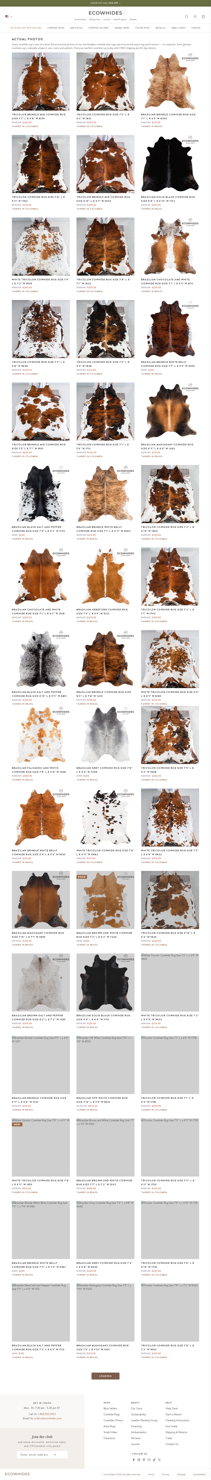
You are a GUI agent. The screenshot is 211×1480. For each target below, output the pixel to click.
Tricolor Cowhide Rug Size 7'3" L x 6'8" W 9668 (38, 364)
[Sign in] (195, 17)
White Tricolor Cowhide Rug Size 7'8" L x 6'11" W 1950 (41, 1182)
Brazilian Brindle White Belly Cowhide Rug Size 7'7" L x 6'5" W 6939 (168, 364)
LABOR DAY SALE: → (105, 3)
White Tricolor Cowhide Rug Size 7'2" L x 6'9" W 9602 (170, 1017)
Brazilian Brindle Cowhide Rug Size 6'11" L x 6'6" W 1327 (39, 1100)
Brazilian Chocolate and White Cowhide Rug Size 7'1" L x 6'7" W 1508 (38, 611)
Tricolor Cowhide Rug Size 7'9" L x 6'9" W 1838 (102, 364)
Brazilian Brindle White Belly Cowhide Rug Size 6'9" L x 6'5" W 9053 (39, 852)
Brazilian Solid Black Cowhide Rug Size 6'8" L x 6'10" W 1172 (168, 199)
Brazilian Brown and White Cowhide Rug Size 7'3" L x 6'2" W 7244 (104, 935)
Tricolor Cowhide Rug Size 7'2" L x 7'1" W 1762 (167, 611)
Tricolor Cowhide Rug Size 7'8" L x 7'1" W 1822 (103, 281)
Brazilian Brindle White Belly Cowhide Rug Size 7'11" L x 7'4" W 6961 (39, 1265)
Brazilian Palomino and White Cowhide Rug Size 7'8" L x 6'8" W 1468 (39, 770)
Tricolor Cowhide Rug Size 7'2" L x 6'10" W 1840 (167, 529)
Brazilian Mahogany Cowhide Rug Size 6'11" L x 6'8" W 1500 (102, 1423)
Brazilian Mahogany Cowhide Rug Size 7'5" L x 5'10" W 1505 (102, 1347)
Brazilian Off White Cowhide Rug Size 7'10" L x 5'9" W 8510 (102, 1100)
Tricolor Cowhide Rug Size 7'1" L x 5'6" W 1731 (102, 446)
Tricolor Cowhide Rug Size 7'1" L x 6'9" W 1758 (167, 1100)
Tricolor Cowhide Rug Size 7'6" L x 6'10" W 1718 (167, 1265)
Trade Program (119, 19)
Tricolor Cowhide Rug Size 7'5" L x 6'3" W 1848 (167, 770)
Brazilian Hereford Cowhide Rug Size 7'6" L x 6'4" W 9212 (102, 611)
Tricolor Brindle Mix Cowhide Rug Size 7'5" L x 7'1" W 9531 (39, 446)
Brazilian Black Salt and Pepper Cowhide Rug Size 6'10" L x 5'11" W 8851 (39, 694)
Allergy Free (94, 19)
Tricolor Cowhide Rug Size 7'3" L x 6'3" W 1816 (102, 116)
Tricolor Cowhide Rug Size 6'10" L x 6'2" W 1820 (168, 935)
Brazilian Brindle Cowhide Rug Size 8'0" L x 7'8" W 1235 (103, 694)
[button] (204, 17)
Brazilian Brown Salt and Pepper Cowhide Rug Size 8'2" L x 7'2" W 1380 (39, 1017)
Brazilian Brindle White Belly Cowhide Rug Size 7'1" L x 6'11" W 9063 (103, 529)
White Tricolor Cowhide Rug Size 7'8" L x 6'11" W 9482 (105, 852)
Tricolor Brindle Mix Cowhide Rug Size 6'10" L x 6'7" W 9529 (103, 199)
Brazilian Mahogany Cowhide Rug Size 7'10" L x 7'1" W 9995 (38, 935)
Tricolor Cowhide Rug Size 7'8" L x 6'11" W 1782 (38, 199)
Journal (106, 19)
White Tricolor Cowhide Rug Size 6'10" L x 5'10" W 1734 (167, 1423)
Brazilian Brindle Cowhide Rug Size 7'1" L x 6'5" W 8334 (168, 116)
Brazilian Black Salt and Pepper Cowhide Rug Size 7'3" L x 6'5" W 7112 (38, 1347)
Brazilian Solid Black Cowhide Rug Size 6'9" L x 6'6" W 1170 (103, 1017)
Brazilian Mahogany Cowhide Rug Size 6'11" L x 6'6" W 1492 (167, 446)
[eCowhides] (105, 13)
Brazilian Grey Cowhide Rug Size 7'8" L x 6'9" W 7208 (104, 770)
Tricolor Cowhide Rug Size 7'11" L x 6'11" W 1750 (168, 1182)
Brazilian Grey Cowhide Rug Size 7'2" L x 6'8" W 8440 (104, 1265)
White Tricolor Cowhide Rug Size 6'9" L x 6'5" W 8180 (170, 694)
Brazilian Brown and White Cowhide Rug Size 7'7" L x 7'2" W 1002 (104, 1182)
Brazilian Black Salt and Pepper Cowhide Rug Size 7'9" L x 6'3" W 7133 (38, 529)
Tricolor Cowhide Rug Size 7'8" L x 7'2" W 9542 (167, 1347)
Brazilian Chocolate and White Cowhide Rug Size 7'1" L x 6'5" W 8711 (167, 281)
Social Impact (80, 19)
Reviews (133, 19)
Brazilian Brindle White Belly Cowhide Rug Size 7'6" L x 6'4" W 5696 (39, 1423)
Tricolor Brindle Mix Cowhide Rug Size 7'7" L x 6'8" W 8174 (39, 116)
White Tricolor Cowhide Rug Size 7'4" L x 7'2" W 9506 (40, 281)
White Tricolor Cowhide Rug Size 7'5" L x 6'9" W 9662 (169, 852)
